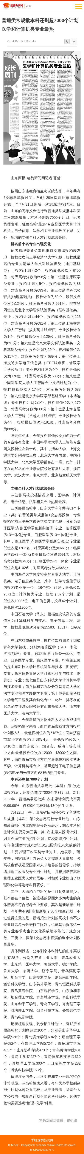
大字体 (74, 41)
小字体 (67, 41)
